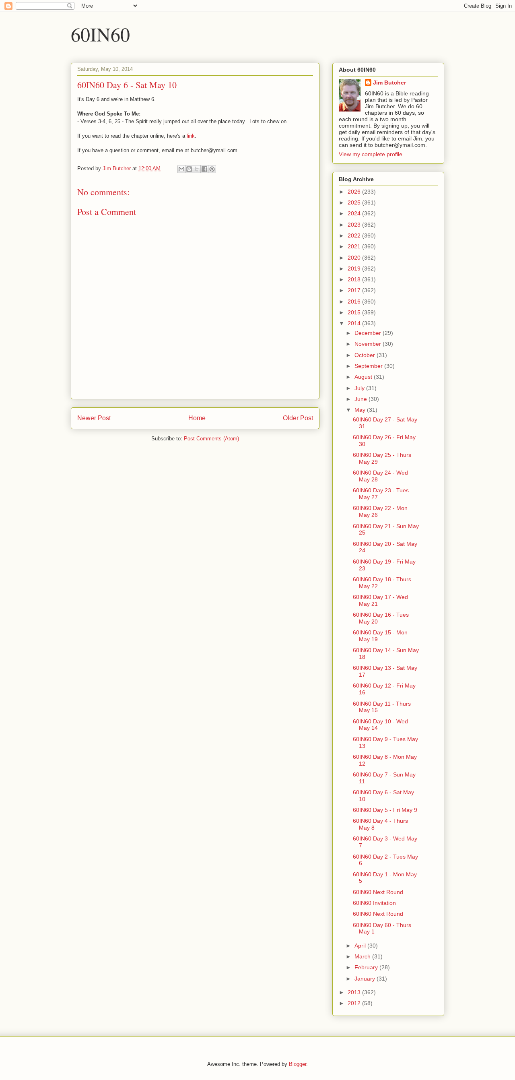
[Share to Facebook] (204, 169)
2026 (355, 191)
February (366, 967)
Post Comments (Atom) (211, 439)
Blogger (297, 1064)
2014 (355, 323)
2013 (355, 992)
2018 (355, 279)
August (364, 377)
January (365, 978)
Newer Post (94, 418)
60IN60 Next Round (378, 892)
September (369, 366)
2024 (355, 213)
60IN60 (100, 34)
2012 (355, 1003)
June (361, 399)
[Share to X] (197, 169)
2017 (355, 290)
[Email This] (181, 169)
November (368, 344)
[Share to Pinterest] (212, 169)
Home (197, 418)
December (368, 333)
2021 (355, 246)
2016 (355, 301)
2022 (355, 235)
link (191, 136)
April (360, 945)
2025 (355, 202)
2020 (355, 257)
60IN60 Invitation (374, 903)
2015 (355, 312)
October (365, 355)
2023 (355, 224)
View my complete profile (370, 154)
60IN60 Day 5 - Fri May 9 (385, 810)
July (360, 388)
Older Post (298, 418)
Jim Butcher (389, 82)
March (363, 956)
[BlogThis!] (189, 169)
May (360, 410)
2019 (355, 268)
